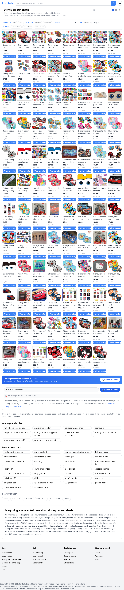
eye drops (99, 478)
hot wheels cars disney (14, 428)
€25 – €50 (16, 499)
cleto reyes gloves (42, 456)
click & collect (39, 27)
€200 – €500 (55, 499)
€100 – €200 (41, 499)
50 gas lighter (71, 482)
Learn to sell (38, 556)
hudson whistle (75, 414)
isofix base (69, 461)
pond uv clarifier (41, 452)
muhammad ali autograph (77, 452)
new (14, 23)
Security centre (70, 556)
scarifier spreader (42, 428)
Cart (3, 569)
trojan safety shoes (13, 487)
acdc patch (62, 414)
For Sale (7, 3)
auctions (38, 23)
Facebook (98, 556)
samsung (99, 428)
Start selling (38, 552)
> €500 (66, 499)
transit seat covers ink (14, 461)
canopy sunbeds (102, 473)
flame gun (69, 456)
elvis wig (38, 461)
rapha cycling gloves (13, 452)
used (20, 23)
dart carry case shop (74, 428)
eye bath (110, 414)
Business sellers (39, 559)
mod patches (14, 414)
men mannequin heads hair (105, 463)
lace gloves (70, 468)
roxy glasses (40, 473)
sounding (39, 414)
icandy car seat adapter (106, 432)
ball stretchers (14, 416)
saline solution (41, 487)
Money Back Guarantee (11, 559)
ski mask (69, 473)
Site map (67, 559)
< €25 (6, 499)
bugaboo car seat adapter (16, 432)
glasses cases (50, 414)
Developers (68, 552)
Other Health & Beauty (17, 16)
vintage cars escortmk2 (14, 440)
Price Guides (7, 552)
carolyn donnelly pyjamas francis (46, 434)
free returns (28, 27)
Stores (4, 566)
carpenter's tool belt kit (45, 440)
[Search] (113, 3)
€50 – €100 (28, 499)
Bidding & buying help (11, 563)
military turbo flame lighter (94, 414)
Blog (97, 559)
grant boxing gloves (43, 482)
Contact (98, 552)
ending (95, 23)
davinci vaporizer (42, 468)
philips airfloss (101, 482)
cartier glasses (27, 414)
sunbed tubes (101, 456)
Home (6, 16)
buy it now (47, 23)
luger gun (8, 468)
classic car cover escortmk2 (72, 434)
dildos (37, 478)
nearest (86, 23)
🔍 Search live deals (110, 390)
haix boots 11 (10, 478)
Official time (69, 563)
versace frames (102, 468)
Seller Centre (38, 563)
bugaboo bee (10, 482)
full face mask (101, 452)
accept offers (16, 27)
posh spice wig (11, 456)
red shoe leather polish (14, 473)
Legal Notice (7, 556)
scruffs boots (71, 478)
